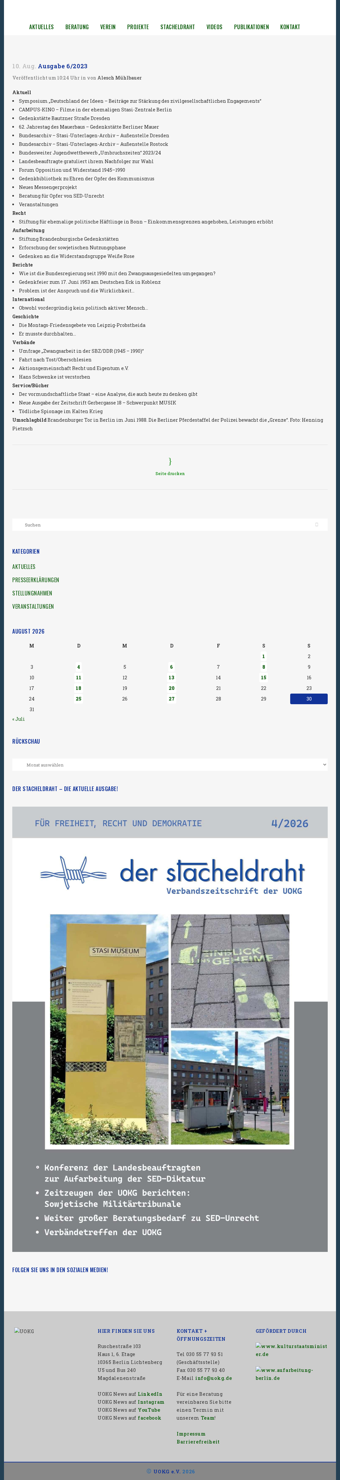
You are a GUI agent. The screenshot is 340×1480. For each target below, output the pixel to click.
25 (78, 699)
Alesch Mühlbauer (119, 78)
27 (172, 699)
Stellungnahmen (32, 593)
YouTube (149, 1410)
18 (78, 688)
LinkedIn (150, 1394)
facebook (150, 1418)
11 (78, 677)
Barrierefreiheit (198, 1442)
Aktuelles (24, 567)
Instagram (151, 1402)
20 (172, 688)
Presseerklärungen (35, 580)
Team (208, 1418)
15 (263, 677)
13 (171, 677)
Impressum (191, 1434)
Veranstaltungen (33, 606)
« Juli (18, 719)
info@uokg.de (213, 1378)
